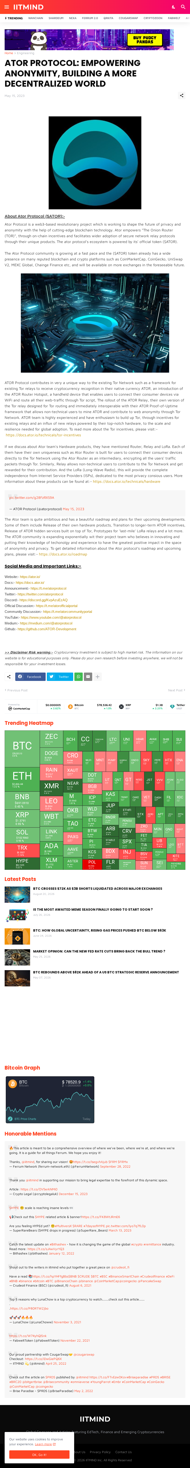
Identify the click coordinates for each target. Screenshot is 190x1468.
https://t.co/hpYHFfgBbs (50, 1276)
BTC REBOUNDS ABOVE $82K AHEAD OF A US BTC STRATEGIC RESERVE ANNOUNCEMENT (106, 972)
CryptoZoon (153, 18)
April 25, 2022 (56, 1363)
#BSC (104, 1276)
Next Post (175, 690)
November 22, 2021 (75, 1340)
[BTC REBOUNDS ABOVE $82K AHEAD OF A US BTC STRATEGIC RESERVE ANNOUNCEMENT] (17, 978)
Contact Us (123, 1452)
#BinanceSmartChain (123, 1276)
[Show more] (97, 677)
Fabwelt (174, 18)
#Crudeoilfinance (152, 1276)
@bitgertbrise (32, 1382)
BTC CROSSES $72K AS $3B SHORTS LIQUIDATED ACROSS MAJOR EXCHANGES (97, 889)
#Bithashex (58, 1244)
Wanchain (35, 18)
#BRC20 (15, 1382)
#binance (25, 1281)
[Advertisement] (95, 1025)
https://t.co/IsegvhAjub (90, 1162)
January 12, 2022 (61, 1253)
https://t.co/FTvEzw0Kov (108, 1377)
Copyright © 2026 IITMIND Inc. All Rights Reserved (95, 1460)
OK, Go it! (39, 1455)
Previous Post (17, 690)
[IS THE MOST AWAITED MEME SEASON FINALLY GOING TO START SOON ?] (17, 915)
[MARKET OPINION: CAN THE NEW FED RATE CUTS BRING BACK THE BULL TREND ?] (17, 957)
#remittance (152, 1244)
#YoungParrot (100, 1382)
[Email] (88, 677)
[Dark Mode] (174, 7)
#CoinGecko (155, 1382)
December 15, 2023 (73, 1194)
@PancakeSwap (149, 1281)
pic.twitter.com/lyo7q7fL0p (126, 1226)
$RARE (77, 1226)
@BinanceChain (65, 1281)
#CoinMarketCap (134, 1382)
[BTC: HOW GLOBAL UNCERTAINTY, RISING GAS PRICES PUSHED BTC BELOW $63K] (17, 936)
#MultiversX (63, 1226)
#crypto (136, 1244)
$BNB (72, 1276)
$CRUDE (84, 1276)
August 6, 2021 (80, 1285)
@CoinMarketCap (106, 1281)
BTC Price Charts (25, 1119)
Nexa (72, 18)
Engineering (25, 53)
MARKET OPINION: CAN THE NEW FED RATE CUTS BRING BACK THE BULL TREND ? (99, 951)
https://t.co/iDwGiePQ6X (43, 1359)
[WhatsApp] (78, 677)
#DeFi (170, 1276)
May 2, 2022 (83, 1391)
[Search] (184, 7)
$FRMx (123, 1162)
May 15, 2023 (73, 509)
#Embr (116, 1382)
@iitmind (28, 1162)
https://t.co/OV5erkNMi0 (39, 1189)
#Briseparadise (137, 1377)
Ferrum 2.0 (90, 18)
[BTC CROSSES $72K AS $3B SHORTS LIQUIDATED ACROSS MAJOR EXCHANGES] (17, 895)
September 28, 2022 (115, 1166)
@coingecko (128, 1281)
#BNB (13, 1281)
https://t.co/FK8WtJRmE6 (101, 1217)
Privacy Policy (100, 1452)
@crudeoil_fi (120, 1267)
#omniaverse (79, 1382)
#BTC (49, 1281)
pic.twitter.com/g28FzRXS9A (31, 497)
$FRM (112, 1162)
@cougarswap (83, 1354)
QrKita (108, 18)
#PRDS (154, 1377)
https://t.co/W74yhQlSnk (28, 1336)
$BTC (95, 1276)
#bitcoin (38, 1281)
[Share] (181, 95)
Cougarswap (128, 18)
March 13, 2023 (120, 1230)
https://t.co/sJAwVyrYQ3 (46, 1249)
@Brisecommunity (56, 1382)
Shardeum (56, 18)
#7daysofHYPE (94, 1226)
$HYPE (14, 1208)
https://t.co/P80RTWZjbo (29, 1308)
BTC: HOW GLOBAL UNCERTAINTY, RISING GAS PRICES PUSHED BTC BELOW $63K (99, 930)
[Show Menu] (6, 7)
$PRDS (50, 1377)
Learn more (43, 1444)
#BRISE (165, 1377)
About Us (78, 1452)
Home (9, 53)
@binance (85, 1281)
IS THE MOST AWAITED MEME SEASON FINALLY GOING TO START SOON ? (93, 909)
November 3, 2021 (67, 1322)
